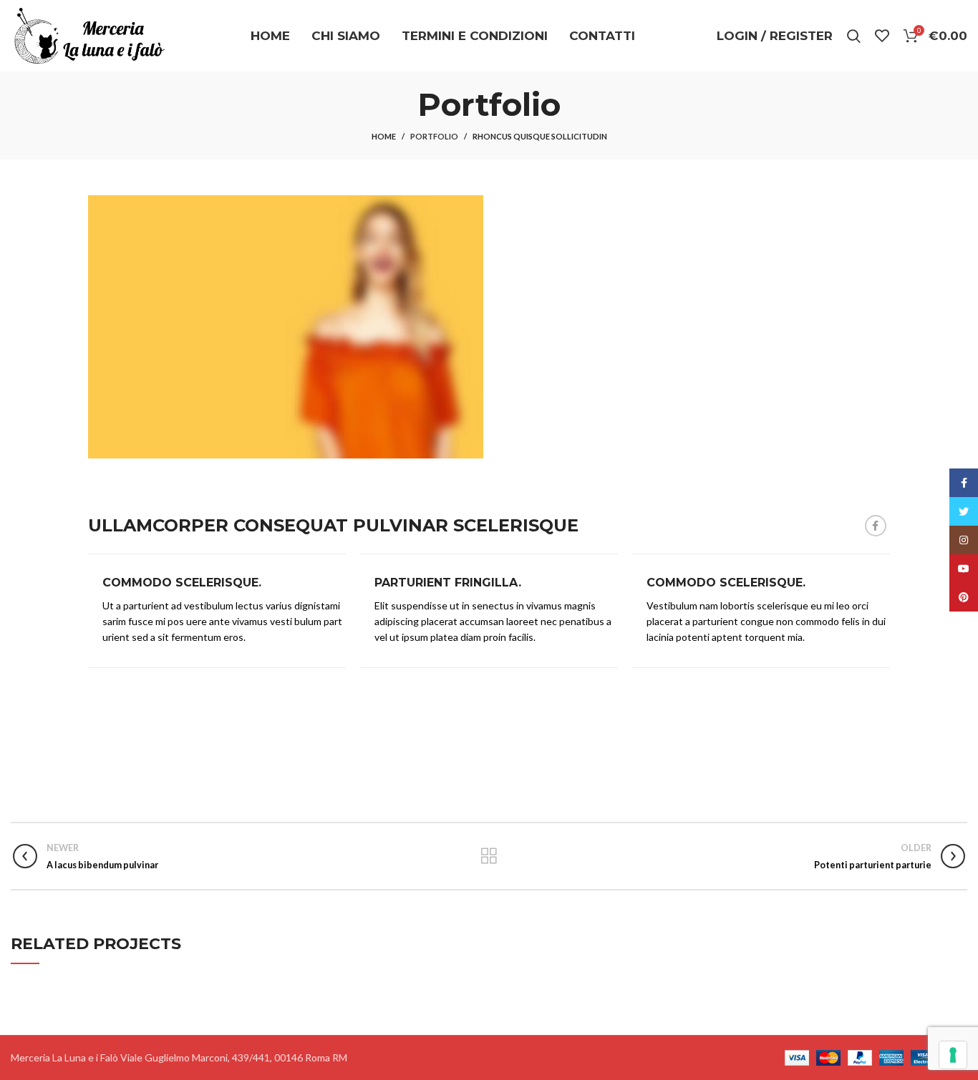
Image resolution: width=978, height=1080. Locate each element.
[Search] (854, 35)
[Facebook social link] (875, 525)
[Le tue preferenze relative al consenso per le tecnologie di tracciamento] (953, 1055)
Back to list (488, 856)
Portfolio (434, 136)
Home (384, 136)
